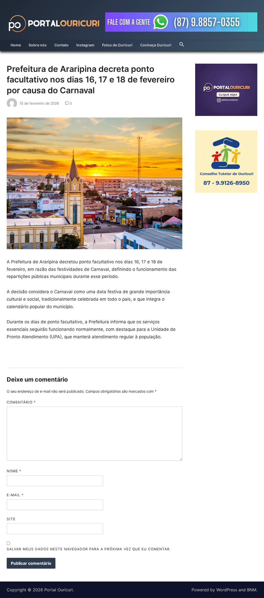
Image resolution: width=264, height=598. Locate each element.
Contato (61, 45)
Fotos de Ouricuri (117, 45)
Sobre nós (38, 45)
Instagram (85, 45)
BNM (251, 589)
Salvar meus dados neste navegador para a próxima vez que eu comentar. (89, 549)
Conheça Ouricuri (155, 45)
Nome (14, 471)
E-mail (15, 495)
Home (16, 45)
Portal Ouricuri (58, 589)
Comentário (21, 402)
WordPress (226, 589)
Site (11, 519)
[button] (181, 43)
